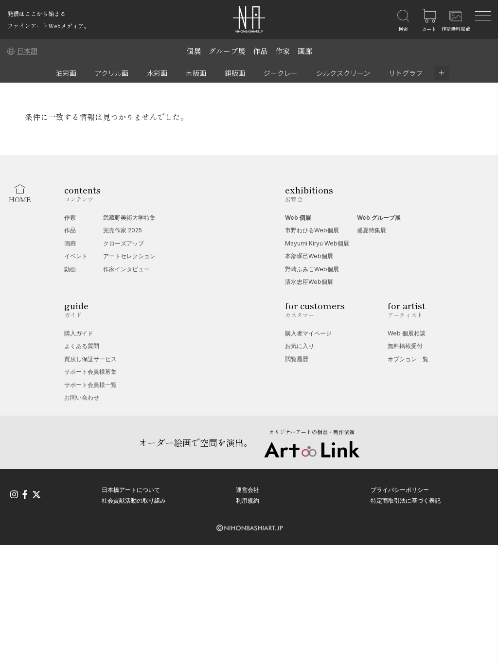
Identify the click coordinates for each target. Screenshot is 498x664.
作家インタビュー (126, 269)
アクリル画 (111, 73)
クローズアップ (123, 243)
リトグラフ (406, 73)
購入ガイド (78, 333)
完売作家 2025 (122, 230)
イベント (76, 256)
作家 (282, 51)
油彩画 (66, 73)
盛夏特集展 (371, 230)
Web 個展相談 (407, 333)
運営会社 (247, 489)
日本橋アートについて (131, 489)
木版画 (196, 73)
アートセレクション (129, 256)
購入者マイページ (308, 333)
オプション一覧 (408, 359)
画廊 (305, 51)
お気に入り (299, 345)
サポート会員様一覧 (90, 384)
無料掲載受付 (405, 345)
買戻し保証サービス (90, 359)
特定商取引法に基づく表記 (406, 500)
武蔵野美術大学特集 (129, 217)
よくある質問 (81, 345)
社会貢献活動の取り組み (134, 500)
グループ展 (227, 51)
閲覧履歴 (296, 359)
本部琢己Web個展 (309, 256)
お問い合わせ (81, 397)
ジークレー (281, 73)
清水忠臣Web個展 (309, 281)
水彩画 (157, 73)
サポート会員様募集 (90, 371)
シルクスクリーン (343, 73)
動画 (70, 269)
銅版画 (235, 73)
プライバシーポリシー (400, 489)
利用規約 (247, 500)
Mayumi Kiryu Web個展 (317, 243)
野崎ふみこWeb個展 (312, 269)
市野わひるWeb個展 (312, 230)
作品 (260, 51)
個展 (193, 51)
